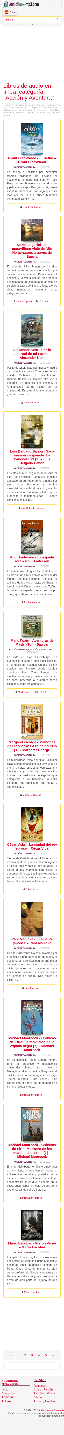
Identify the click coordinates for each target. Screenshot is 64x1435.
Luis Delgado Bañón (32, 508)
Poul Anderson (32, 602)
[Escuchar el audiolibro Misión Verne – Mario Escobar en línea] (32, 1225)
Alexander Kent (32, 402)
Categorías (8, 1393)
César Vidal (32, 889)
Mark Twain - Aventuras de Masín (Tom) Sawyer (32, 642)
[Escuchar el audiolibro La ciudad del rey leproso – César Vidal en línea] (32, 824)
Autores (6, 1401)
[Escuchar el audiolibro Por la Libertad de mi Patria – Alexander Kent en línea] (32, 330)
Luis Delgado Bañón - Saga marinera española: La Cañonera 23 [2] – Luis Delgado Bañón (32, 457)
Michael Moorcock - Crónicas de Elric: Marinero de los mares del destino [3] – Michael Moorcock (32, 1151)
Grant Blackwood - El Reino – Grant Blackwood (32, 160)
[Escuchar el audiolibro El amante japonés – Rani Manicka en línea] (32, 919)
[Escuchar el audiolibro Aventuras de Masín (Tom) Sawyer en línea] (32, 626)
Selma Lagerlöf (24, 301)
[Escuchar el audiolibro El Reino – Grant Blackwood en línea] (32, 139)
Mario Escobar (32, 1292)
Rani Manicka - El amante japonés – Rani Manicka (32, 941)
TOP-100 (7, 1397)
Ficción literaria (19, 650)
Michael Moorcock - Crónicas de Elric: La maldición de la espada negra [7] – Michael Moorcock (32, 1044)
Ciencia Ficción (43, 1389)
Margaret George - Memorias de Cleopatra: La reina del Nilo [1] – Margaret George (32, 746)
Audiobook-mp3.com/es (51, 1410)
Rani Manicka (32, 988)
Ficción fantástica (44, 1393)
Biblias (38, 1397)
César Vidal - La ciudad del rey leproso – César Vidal (32, 846)
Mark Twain (24, 692)
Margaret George (32, 794)
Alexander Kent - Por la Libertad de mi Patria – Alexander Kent (32, 354)
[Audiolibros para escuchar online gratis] (21, 4)
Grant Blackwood (32, 207)
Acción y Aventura (25, 167)
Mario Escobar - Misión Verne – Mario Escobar (32, 1245)
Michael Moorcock (32, 1094)
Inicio (5, 1389)
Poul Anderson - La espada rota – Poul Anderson (32, 559)
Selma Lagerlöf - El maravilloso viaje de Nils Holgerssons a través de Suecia (32, 250)
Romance (40, 1385)
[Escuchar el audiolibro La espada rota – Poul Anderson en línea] (32, 537)
